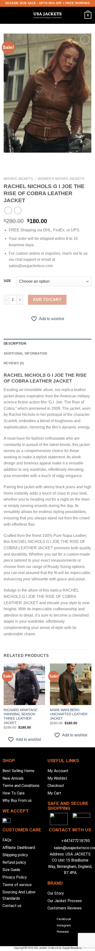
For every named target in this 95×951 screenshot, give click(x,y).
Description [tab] (15, 343)
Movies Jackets (18, 179)
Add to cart (47, 299)
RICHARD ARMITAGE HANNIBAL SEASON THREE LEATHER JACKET (20, 716)
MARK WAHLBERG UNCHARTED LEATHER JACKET (68, 714)
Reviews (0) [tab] (14, 363)
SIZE (7, 281)
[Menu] (7, 15)
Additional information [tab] (25, 353)
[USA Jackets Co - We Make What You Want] (47, 15)
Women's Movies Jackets (61, 179)
